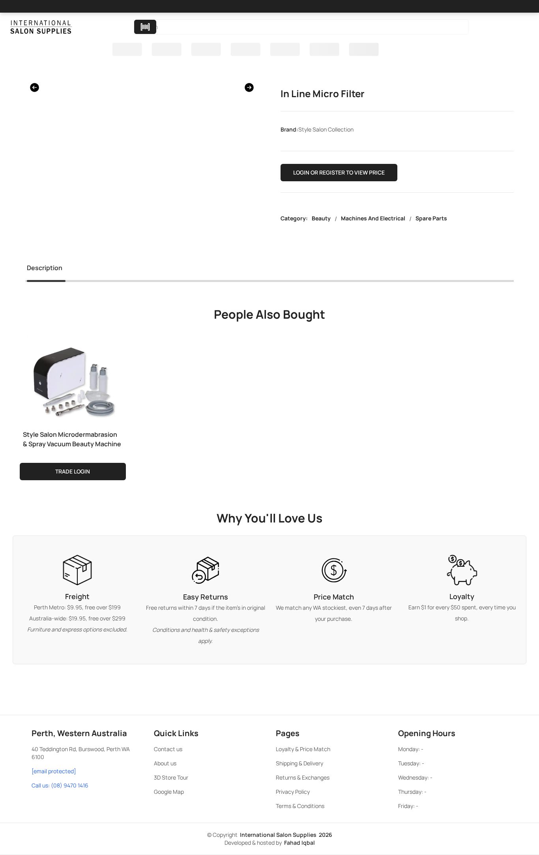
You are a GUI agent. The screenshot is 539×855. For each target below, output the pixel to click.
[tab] (44, 269)
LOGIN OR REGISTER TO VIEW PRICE (339, 172)
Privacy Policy (293, 791)
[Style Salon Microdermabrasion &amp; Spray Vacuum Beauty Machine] (72, 379)
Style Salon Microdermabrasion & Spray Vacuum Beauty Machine (72, 439)
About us (165, 763)
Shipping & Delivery (299, 763)
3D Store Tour (171, 777)
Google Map (169, 791)
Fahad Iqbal (299, 842)
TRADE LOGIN (72, 471)
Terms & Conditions (300, 806)
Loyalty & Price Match (303, 749)
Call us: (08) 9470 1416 (60, 785)
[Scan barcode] (145, 27)
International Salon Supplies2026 (286, 834)
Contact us (168, 749)
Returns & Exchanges (302, 777)
